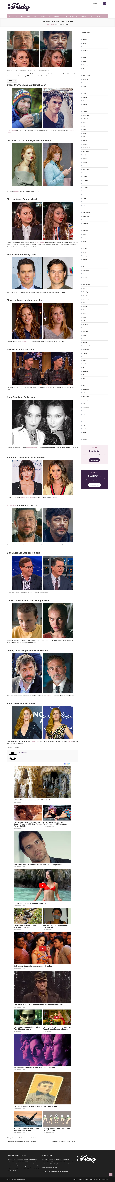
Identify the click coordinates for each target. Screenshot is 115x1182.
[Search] (104, 3)
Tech (84, 392)
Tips (84, 403)
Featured (85, 162)
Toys (84, 414)
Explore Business (94, 485)
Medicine (85, 295)
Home (15, 16)
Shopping (85, 371)
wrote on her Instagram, (32, 447)
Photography (86, 342)
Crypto (84, 126)
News (22, 16)
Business (85, 72)
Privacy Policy (105, 1179)
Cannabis (85, 79)
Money (84, 302)
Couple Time (86, 115)
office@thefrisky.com (51, 1167)
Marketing (85, 292)
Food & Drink (86, 169)
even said (70, 741)
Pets (84, 338)
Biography (85, 64)
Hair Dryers (86, 216)
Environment (86, 151)
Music (84, 317)
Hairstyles (85, 223)
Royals (91, 16)
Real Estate (86, 349)
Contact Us (81, 1179)
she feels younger (39, 242)
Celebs (35, 16)
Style (65, 16)
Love (49, 16)
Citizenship (85, 101)
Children (85, 97)
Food (84, 165)
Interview (85, 263)
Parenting (83, 16)
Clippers (85, 104)
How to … (85, 252)
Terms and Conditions (95, 1179)
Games (84, 183)
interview (49, 695)
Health (28, 16)
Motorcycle (85, 306)
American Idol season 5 (26, 497)
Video (84, 432)
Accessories (86, 36)
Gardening (85, 187)
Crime (84, 122)
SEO (84, 367)
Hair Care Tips (86, 212)
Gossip (84, 198)
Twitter (55, 189)
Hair (84, 209)
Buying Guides (86, 75)
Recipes (85, 353)
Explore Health (94, 460)
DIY (84, 137)
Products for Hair (87, 346)
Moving (84, 313)
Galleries (85, 176)
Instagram (16, 191)
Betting (84, 61)
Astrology (85, 50)
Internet (85, 259)
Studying (85, 382)
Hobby (84, 237)
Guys (84, 205)
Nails (84, 320)
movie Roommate (26, 341)
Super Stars (86, 389)
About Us (75, 1179)
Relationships (57, 16)
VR (83, 436)
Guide (84, 201)
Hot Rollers (85, 248)
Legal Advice (86, 270)
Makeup (85, 288)
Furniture (85, 173)
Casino (84, 86)
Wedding (85, 439)
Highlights (85, 230)
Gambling (85, 180)
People (84, 335)
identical (35, 1137)
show (14, 80)
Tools (84, 410)
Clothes (85, 108)
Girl (83, 194)
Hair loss (85, 219)
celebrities (18, 73)
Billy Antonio (11, 70)
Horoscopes (86, 245)
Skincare (85, 374)
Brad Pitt (11, 505)
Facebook (62, 189)
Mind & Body (86, 299)
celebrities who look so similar (25, 1137)
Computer (85, 111)
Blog (84, 68)
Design (84, 133)
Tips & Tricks (86, 407)
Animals (85, 39)
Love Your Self (86, 284)
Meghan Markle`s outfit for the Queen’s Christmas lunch (24, 1141)
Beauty (84, 57)
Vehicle (84, 428)
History (84, 234)
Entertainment (74, 16)
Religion (85, 360)
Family (84, 155)
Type (84, 421)
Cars (84, 82)
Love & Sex (86, 281)
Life (84, 274)
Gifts (84, 191)
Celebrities (15, 1137)
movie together (35, 741)
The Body (85, 400)
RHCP (47, 387)
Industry (85, 255)
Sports (84, 378)
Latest (86, 1179)
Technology (86, 396)
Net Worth (85, 324)
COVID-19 (85, 119)
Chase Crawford (11, 130)
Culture (84, 129)
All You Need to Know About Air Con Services (63, 1141)
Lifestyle (85, 277)
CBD (84, 90)
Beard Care (86, 54)
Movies (43, 16)
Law (84, 266)
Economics (85, 140)
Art (83, 46)
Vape (84, 425)
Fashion (85, 158)
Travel (98, 16)
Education (85, 144)
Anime (84, 43)
